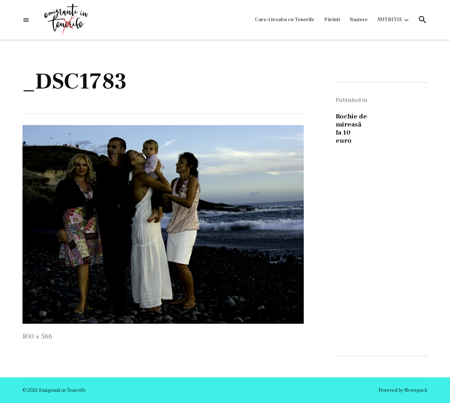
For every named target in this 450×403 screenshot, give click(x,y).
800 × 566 (37, 336)
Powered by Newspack (403, 390)
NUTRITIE (390, 20)
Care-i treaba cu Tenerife (284, 20)
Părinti (332, 20)
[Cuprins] (26, 19)
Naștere (359, 20)
